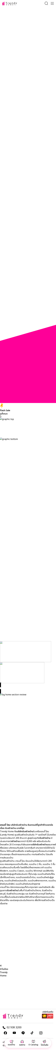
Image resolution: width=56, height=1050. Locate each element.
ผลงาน (22, 1044)
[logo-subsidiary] (47, 1016)
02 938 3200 (14, 1028)
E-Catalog (33, 1044)
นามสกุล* (27, 22)
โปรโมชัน (44, 1044)
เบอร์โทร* (27, 26)
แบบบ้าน (11, 1044)
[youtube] (14, 1033)
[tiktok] (32, 1033)
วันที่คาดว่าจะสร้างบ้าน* (33, 33)
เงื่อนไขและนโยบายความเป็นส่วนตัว (21, 41)
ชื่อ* (25, 19)
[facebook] (5, 1033)
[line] (23, 1033)
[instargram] (40, 1033)
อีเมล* (26, 29)
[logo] (9, 3)
